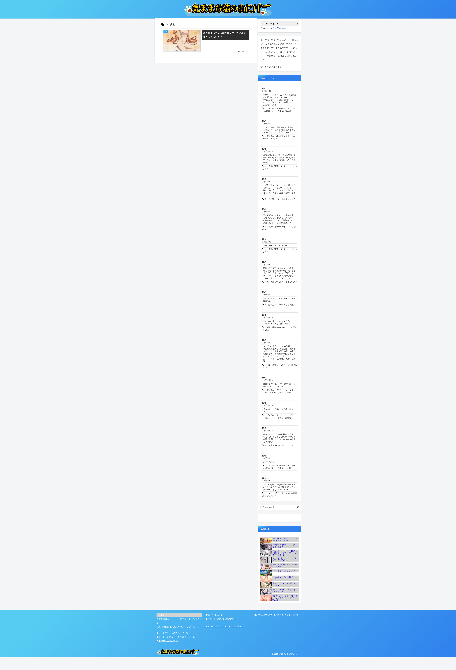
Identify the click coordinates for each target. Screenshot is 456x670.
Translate (281, 28)
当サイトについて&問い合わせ (221, 619)
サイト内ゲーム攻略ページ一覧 (173, 633)
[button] (298, 507)
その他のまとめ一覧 (168, 640)
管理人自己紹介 (214, 615)
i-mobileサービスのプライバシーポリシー (225, 626)
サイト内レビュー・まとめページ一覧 (176, 637)
